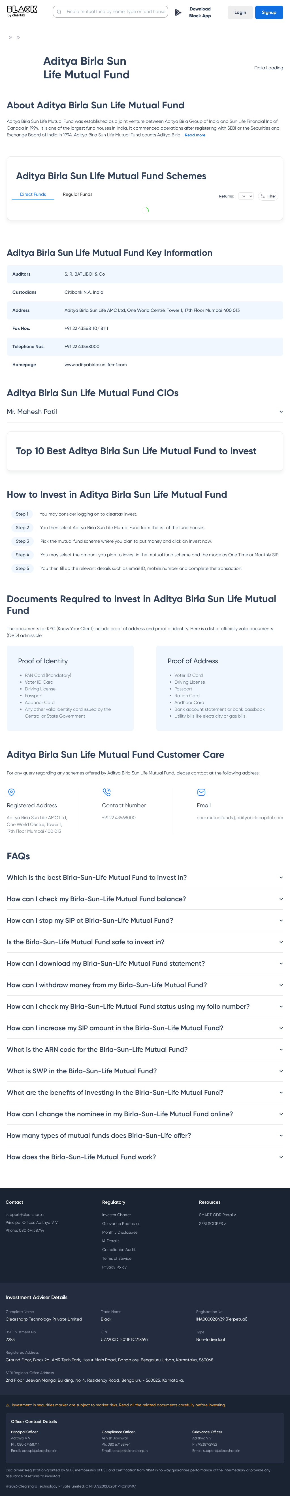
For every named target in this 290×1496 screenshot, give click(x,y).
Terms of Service (116, 1258)
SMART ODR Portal (217, 1214)
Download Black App (200, 12)
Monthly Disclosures (119, 1232)
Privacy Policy (114, 1267)
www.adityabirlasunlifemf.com (96, 364)
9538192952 (207, 1444)
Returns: (226, 196)
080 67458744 (28, 1444)
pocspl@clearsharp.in (39, 1450)
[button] (33, 195)
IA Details (110, 1241)
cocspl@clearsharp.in (130, 1450)
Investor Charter (116, 1214)
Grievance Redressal (121, 1223)
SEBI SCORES (212, 1223)
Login (240, 12)
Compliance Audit (118, 1249)
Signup (269, 12)
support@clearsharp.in (26, 1214)
